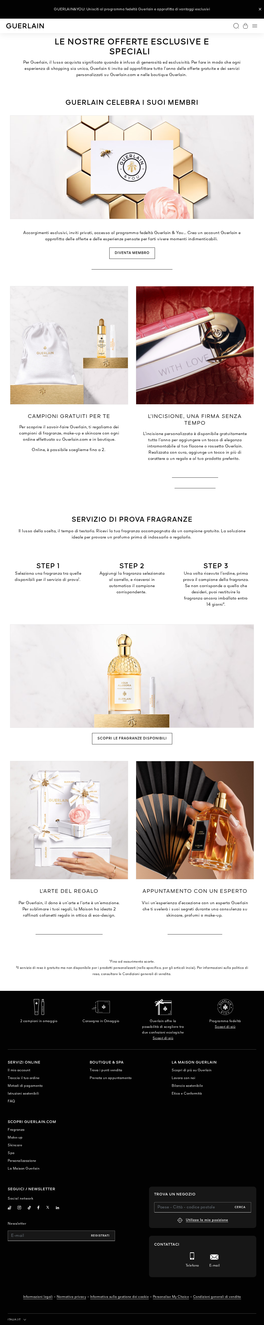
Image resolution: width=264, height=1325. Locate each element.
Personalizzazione (22, 1161)
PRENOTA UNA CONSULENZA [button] (195, 931)
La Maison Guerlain (23, 1168)
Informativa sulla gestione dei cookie (119, 1297)
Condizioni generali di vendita (217, 1297)
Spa (11, 1153)
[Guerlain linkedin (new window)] (58, 1208)
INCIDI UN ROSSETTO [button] (195, 485)
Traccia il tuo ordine (24, 1078)
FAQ (11, 1101)
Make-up (15, 1137)
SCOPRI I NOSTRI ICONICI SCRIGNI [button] (69, 931)
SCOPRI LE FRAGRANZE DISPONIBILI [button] (132, 738)
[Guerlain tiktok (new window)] (29, 1208)
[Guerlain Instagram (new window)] (19, 1208)
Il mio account (19, 1070)
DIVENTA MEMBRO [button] (132, 253)
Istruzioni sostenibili (23, 1093)
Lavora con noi (183, 1078)
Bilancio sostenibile (187, 1086)
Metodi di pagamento (25, 1086)
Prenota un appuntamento (111, 1078)
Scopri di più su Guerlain (192, 1070)
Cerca (240, 1207)
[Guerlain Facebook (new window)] (38, 1208)
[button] (260, 9)
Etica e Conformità (187, 1093)
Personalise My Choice (171, 1297)
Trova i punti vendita (106, 1070)
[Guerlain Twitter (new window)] (48, 1208)
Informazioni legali (38, 1297)
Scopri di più (163, 1038)
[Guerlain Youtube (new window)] (9, 1208)
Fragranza (16, 1130)
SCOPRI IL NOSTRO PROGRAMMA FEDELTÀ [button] (132, 266)
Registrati (100, 1235)
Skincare (15, 1145)
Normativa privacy (71, 1297)
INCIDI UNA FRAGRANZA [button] (195, 474)
